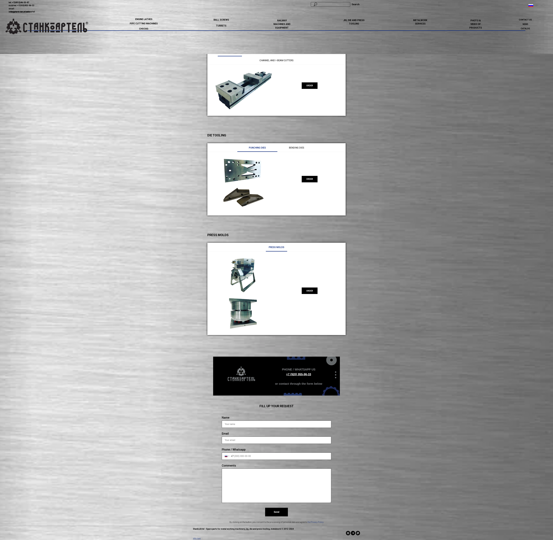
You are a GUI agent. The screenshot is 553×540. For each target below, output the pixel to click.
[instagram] (348, 533)
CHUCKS (143, 28)
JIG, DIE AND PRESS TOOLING (353, 22)
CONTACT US (525, 20)
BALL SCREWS (221, 19)
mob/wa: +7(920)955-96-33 (21, 5)
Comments (229, 465)
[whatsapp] (358, 533)
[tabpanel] (276, 90)
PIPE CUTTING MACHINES (144, 23)
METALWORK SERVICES (420, 22)
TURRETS (221, 25)
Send (276, 512)
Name (225, 417)
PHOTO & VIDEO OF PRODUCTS (475, 24)
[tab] (257, 148)
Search (355, 4)
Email (225, 433)
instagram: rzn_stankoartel (22, 12)
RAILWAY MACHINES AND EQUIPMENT (281, 24)
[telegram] (353, 533)
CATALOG (525, 28)
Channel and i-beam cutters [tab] (276, 60)
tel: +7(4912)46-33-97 (19, 2)
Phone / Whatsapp (234, 449)
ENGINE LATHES (143, 19)
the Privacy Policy (316, 522)
